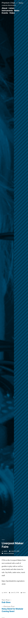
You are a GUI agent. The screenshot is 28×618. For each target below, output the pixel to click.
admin (5, 551)
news (24, 592)
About (4, 8)
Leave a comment (9, 553)
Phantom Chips (8, 3)
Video (12, 13)
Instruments (7, 10)
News (16, 10)
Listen (11, 8)
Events (5, 13)
